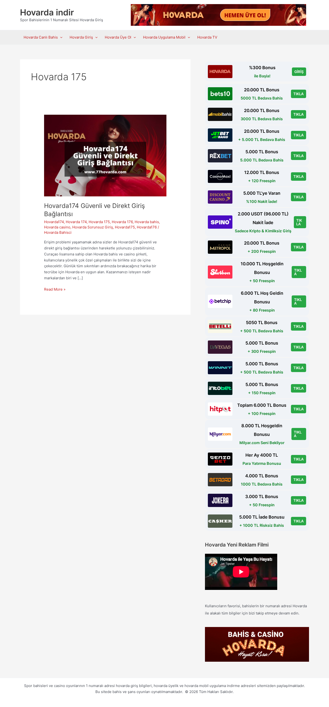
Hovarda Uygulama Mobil (164, 37)
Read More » (55, 290)
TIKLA (298, 94)
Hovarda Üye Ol (118, 37)
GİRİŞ (299, 71)
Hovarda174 (54, 222)
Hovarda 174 (76, 222)
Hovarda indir (47, 12)
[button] (60, 37)
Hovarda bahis (147, 222)
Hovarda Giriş (81, 37)
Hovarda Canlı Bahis (41, 37)
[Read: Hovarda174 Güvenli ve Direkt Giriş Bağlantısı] (105, 155)
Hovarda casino (57, 227)
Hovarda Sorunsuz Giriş (92, 227)
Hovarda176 (147, 227)
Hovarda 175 (99, 222)
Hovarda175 (125, 227)
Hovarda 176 (122, 222)
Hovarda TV (207, 37)
